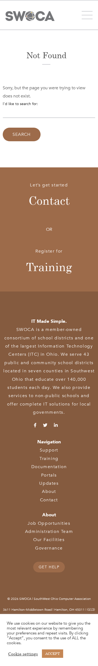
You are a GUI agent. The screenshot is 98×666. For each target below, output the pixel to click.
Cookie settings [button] (23, 653)
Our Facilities (49, 540)
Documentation (49, 467)
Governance (49, 548)
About (49, 492)
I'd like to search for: (20, 103)
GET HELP (49, 567)
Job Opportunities (48, 523)
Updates (49, 483)
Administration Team (49, 532)
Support (49, 450)
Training (49, 267)
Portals (49, 475)
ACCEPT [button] (52, 653)
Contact (49, 200)
